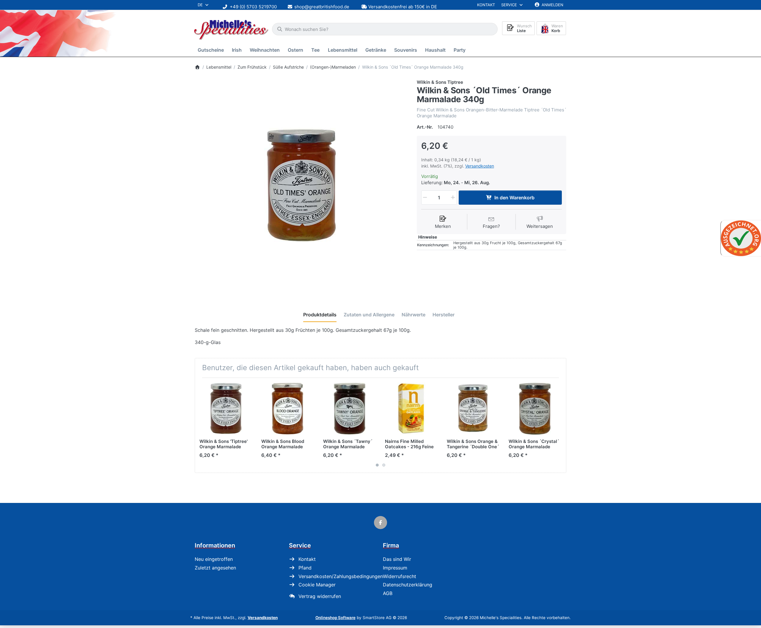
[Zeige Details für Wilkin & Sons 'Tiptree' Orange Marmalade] (225, 408)
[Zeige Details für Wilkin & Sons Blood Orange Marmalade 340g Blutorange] (287, 408)
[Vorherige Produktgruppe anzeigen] (201, 425)
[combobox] (385, 29)
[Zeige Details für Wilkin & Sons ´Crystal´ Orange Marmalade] (535, 408)
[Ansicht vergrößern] (301, 185)
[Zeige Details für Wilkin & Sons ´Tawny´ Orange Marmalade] (349, 408)
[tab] (320, 314)
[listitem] (301, 185)
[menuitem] (212, 50)
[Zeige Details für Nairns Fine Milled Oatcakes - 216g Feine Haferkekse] (411, 408)
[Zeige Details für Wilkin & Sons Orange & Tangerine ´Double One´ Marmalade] (473, 408)
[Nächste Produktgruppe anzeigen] (559, 425)
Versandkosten (479, 165)
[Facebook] (380, 522)
